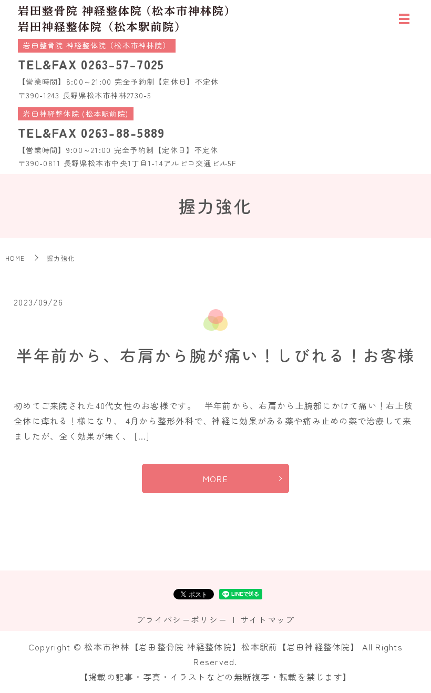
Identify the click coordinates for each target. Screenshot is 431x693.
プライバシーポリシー (181, 619)
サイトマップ (267, 619)
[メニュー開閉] (404, 19)
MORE (215, 478)
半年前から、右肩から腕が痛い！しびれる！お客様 (215, 354)
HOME (15, 257)
